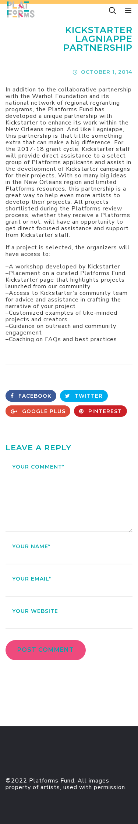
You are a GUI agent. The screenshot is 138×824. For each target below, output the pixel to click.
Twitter (88, 396)
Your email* (31, 579)
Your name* (31, 546)
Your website (35, 611)
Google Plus (43, 411)
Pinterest (104, 411)
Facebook (34, 396)
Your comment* (38, 467)
